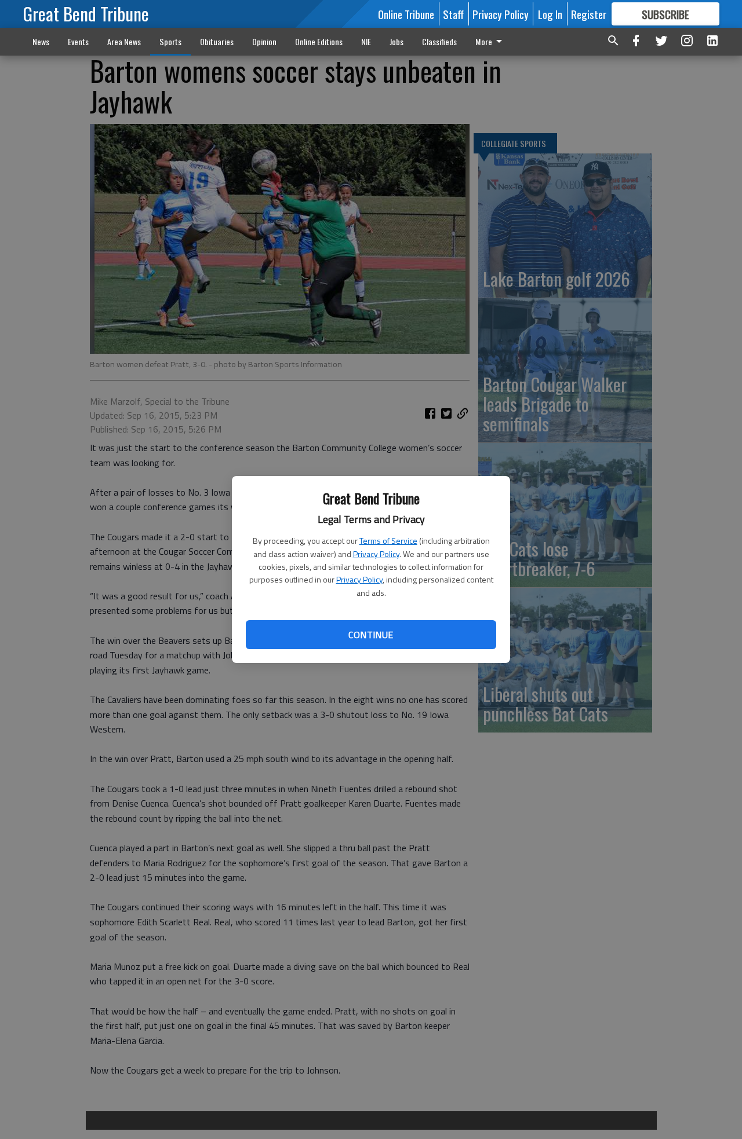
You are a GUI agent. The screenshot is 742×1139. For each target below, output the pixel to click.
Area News (124, 41)
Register (588, 13)
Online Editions (319, 41)
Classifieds (439, 41)
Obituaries (217, 41)
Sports (170, 41)
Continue (370, 635)
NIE (366, 41)
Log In (550, 13)
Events (78, 41)
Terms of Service (388, 540)
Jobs (396, 41)
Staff (453, 13)
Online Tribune (406, 13)
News (40, 41)
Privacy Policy (376, 554)
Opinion (264, 41)
